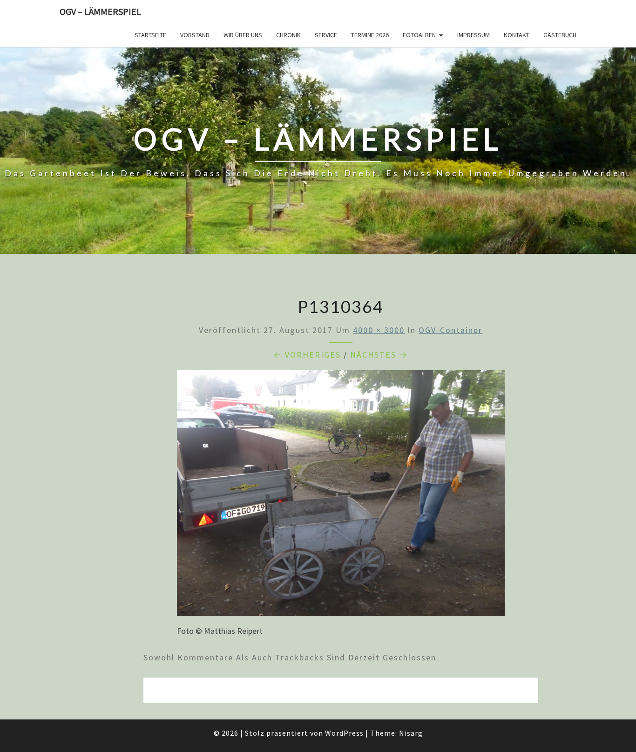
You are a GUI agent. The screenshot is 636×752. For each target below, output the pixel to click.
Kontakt (516, 35)
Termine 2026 (370, 35)
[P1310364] (341, 496)
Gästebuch (559, 35)
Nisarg (411, 733)
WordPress (344, 733)
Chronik (288, 35)
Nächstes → (379, 354)
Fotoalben (419, 35)
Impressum (473, 35)
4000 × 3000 (379, 330)
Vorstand (195, 35)
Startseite (150, 35)
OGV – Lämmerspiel (100, 11)
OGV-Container (450, 330)
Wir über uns (242, 35)
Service (326, 35)
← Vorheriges (307, 354)
